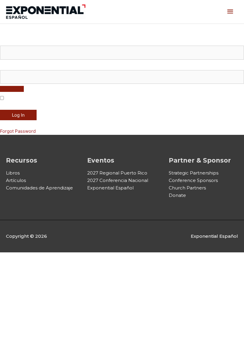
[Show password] (12, 89)
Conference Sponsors (193, 180)
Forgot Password (18, 131)
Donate (177, 195)
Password (10, 66)
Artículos (16, 180)
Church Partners (187, 188)
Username (11, 41)
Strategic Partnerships (193, 173)
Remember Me (20, 98)
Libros (13, 173)
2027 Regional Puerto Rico (117, 173)
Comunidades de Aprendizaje (39, 188)
